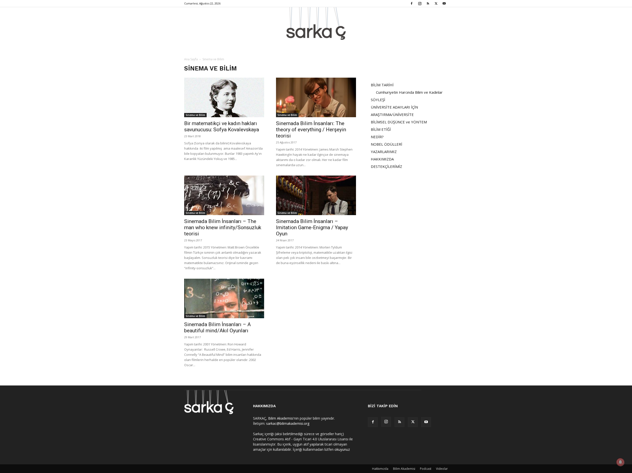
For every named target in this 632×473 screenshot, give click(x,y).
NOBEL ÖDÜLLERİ (386, 144)
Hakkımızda (380, 469)
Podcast (425, 469)
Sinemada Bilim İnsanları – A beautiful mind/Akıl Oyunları (217, 327)
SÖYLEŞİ (378, 99)
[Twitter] (436, 3)
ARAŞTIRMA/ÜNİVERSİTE (392, 114)
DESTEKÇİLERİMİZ (386, 166)
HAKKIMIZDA (382, 159)
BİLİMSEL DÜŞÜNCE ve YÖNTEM (399, 121)
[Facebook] (411, 3)
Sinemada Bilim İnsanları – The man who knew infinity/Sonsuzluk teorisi (222, 227)
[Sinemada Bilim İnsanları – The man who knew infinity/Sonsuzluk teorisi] (224, 195)
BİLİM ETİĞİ (381, 129)
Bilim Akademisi (280, 418)
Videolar (442, 469)
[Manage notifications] (620, 462)
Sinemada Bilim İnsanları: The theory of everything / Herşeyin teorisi (311, 129)
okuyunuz (342, 449)
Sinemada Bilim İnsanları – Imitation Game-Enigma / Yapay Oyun (312, 227)
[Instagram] (419, 3)
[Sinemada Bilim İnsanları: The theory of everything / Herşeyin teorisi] (316, 97)
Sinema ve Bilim (195, 115)
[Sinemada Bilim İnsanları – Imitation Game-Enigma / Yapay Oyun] (316, 195)
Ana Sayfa (191, 59)
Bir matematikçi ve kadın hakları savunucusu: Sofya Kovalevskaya (221, 126)
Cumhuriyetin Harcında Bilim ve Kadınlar (409, 92)
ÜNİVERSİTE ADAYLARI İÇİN (394, 107)
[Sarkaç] (316, 23)
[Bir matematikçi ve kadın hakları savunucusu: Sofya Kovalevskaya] (224, 97)
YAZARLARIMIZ (384, 151)
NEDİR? (377, 136)
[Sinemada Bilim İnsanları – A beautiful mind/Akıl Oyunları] (224, 298)
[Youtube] (444, 3)
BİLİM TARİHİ (382, 84)
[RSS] (428, 3)
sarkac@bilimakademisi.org (287, 423)
